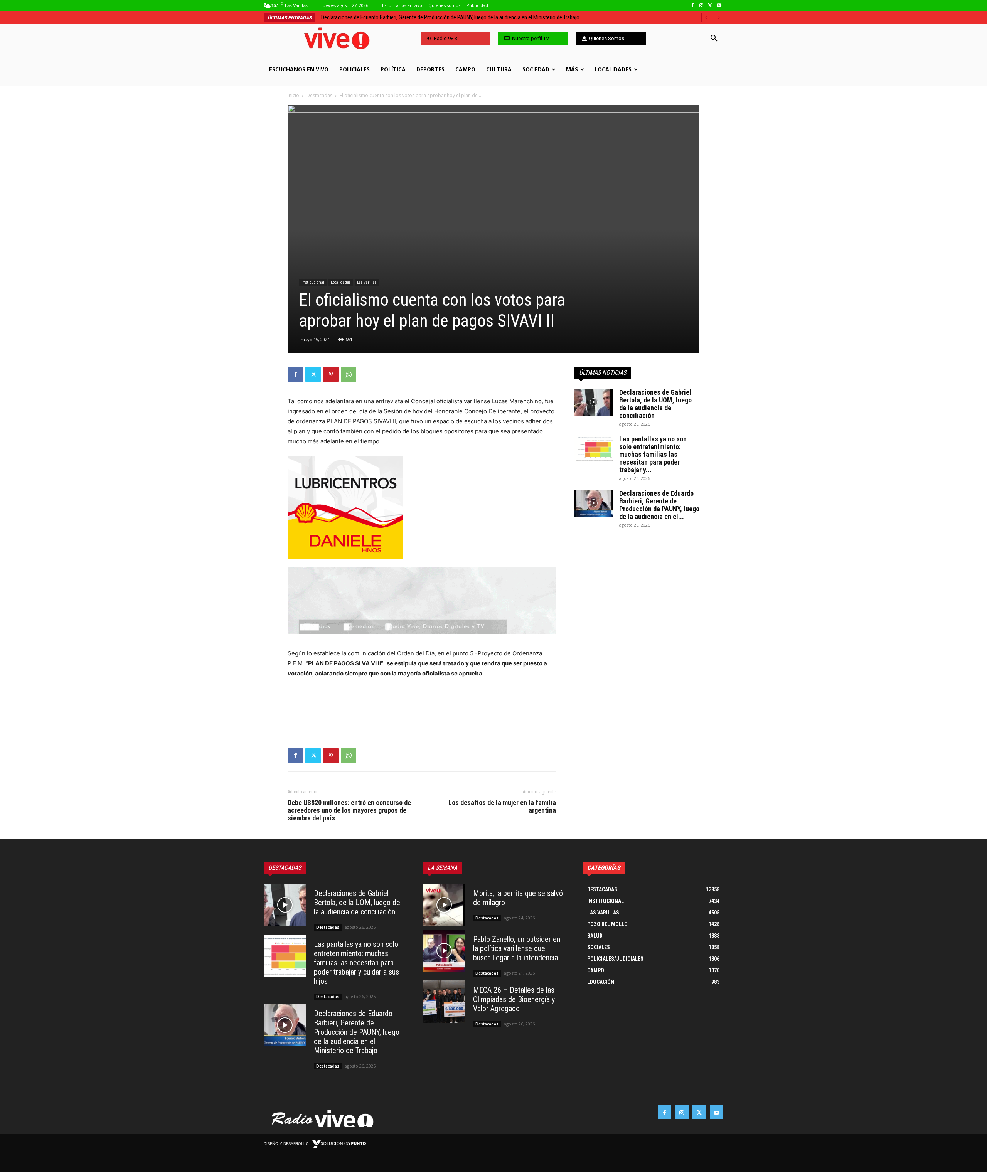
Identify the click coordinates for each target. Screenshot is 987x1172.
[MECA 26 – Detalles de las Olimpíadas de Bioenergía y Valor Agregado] (444, 1001)
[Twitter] (710, 5)
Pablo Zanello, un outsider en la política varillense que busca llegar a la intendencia (516, 948)
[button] (714, 38)
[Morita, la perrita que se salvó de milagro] (444, 905)
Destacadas (319, 95)
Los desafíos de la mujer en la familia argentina (502, 806)
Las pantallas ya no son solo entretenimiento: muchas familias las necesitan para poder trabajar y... (653, 454)
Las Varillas (366, 282)
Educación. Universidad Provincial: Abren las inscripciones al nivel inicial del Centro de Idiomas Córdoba (442, 17)
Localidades (340, 282)
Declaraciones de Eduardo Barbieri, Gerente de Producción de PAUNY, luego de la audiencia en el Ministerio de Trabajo (356, 1032)
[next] (718, 17)
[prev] (706, 17)
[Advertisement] (422, 700)
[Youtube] (718, 5)
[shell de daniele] (422, 507)
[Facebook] (692, 5)
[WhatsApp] (348, 374)
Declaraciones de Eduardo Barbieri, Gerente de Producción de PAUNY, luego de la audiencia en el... (659, 504)
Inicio (293, 95)
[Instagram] (701, 5)
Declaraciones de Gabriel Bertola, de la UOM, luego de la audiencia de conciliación (655, 403)
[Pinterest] (331, 374)
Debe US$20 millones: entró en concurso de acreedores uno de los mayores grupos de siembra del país (349, 810)
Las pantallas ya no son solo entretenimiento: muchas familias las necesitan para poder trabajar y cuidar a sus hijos (356, 963)
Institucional (312, 282)
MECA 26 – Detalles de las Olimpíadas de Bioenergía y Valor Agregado (514, 999)
